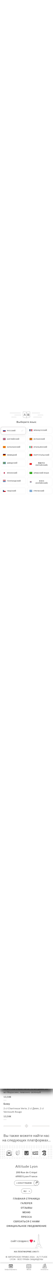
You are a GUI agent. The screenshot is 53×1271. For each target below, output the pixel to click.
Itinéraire (44, 1269)
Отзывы (26, 1207)
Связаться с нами (26, 1221)
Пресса (26, 1216)
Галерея (26, 1203)
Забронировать (11, 1269)
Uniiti (35, 1251)
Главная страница (26, 1198)
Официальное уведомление (27, 1226)
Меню (26, 1212)
